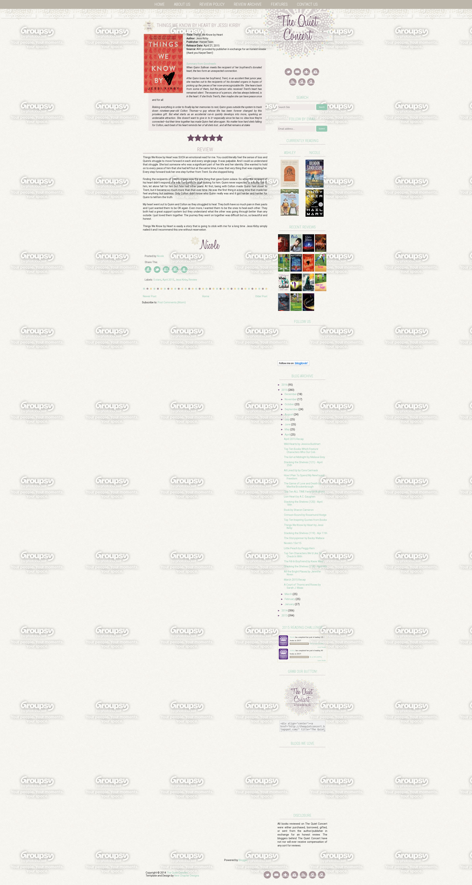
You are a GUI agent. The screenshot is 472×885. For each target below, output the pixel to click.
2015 (285, 389)
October (290, 404)
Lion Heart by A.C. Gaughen (299, 496)
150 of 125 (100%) (317, 644)
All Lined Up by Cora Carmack (301, 470)
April (288, 434)
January (290, 604)
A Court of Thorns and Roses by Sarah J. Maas (302, 586)
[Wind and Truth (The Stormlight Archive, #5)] (315, 186)
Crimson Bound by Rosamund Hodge (305, 514)
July (287, 419)
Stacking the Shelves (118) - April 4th (305, 566)
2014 (285, 610)
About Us (182, 4)
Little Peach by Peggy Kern (299, 548)
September (292, 409)
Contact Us (307, 4)
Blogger (243, 860)
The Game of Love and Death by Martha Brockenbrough (302, 485)
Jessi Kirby (181, 279)
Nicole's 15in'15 (292, 543)
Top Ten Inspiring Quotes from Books (305, 519)
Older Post (261, 296)
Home (160, 4)
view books (321, 647)
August (289, 414)
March (289, 594)
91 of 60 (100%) (316, 657)
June (288, 424)
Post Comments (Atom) (172, 302)
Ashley (292, 650)
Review (193, 279)
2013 (285, 615)
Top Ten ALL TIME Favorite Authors (304, 491)
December (291, 394)
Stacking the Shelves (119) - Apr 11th (305, 533)
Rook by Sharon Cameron (299, 509)
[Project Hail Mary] (315, 215)
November (291, 399)
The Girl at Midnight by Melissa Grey (304, 457)
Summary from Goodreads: (201, 63)
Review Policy (212, 4)
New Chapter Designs (186, 875)
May (287, 429)
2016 (285, 384)
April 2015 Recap (294, 439)
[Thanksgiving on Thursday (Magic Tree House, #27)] (290, 214)
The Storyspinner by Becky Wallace (304, 538)
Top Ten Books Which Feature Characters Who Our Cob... (301, 450)
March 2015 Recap (295, 579)
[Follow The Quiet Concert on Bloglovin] (293, 364)
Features (279, 4)
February (290, 599)
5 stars (157, 279)
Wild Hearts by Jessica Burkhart (302, 443)
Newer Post (149, 296)
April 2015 (168, 279)
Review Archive (248, 4)
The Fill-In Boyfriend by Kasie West (304, 561)
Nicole (292, 637)
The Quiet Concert (177, 872)
